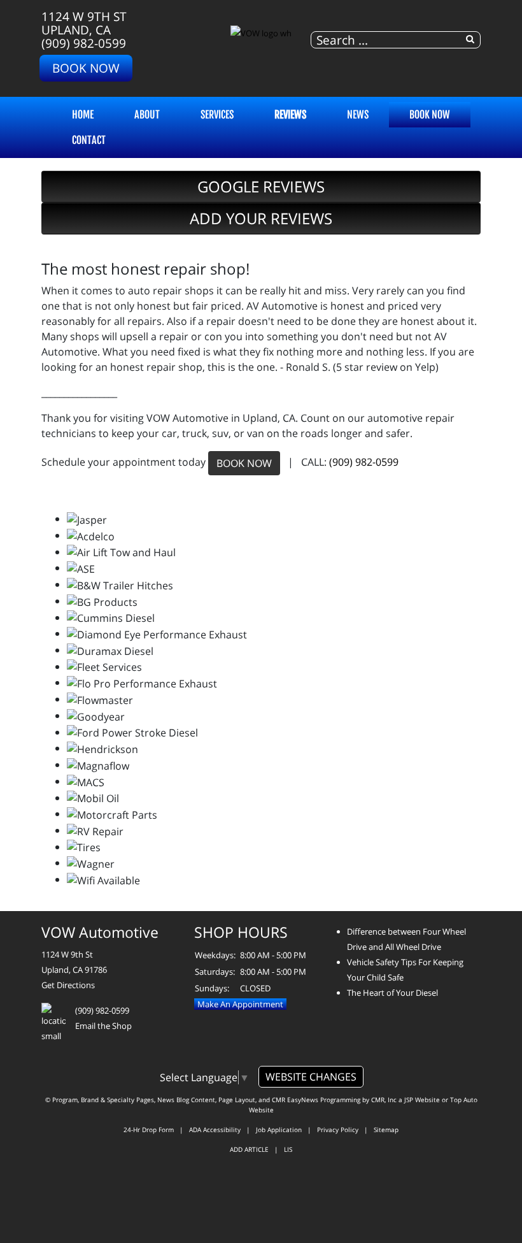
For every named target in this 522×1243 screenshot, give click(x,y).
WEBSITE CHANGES (310, 1077)
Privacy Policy (337, 1129)
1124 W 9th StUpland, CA (84, 23)
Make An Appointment (240, 1004)
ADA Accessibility (215, 1129)
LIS (288, 1149)
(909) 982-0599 (83, 43)
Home (83, 114)
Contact (89, 140)
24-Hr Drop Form (148, 1129)
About (147, 114)
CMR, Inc (384, 1099)
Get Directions (68, 985)
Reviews (290, 114)
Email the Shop (103, 1025)
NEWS (358, 114)
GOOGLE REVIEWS (261, 186)
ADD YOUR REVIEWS (261, 218)
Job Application (279, 1129)
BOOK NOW (244, 463)
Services (217, 114)
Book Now (86, 67)
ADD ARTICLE (249, 1149)
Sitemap (386, 1129)
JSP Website (422, 1099)
